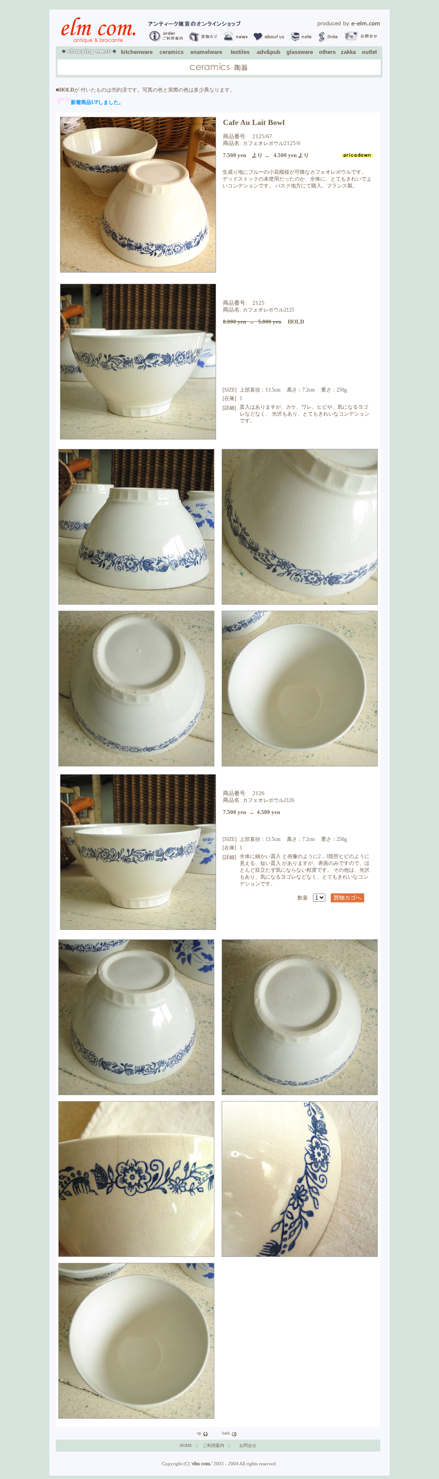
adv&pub (268, 52)
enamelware (206, 52)
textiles (240, 52)
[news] (235, 42)
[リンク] (329, 42)
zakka (348, 52)
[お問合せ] (360, 42)
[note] (301, 42)
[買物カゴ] (202, 42)
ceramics (171, 52)
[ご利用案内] (165, 42)
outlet (369, 52)
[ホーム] (348, 25)
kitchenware (137, 52)
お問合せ (247, 1445)
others (327, 52)
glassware (299, 52)
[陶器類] (218, 69)
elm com (201, 1464)
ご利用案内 (213, 1445)
